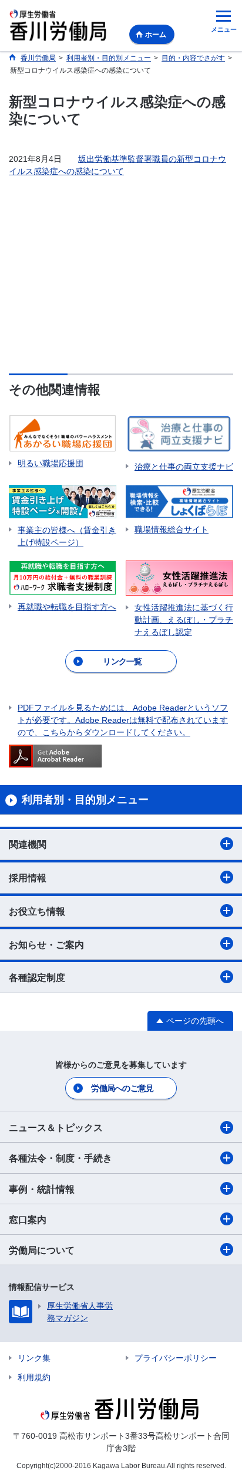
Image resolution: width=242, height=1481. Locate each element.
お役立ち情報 (37, 911)
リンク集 (34, 1358)
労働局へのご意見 (122, 1088)
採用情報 (27, 878)
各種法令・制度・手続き (60, 1158)
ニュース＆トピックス (56, 1128)
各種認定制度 (37, 978)
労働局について (42, 1250)
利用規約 (34, 1377)
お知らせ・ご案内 (46, 945)
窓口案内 (27, 1220)
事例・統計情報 (42, 1189)
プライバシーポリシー (176, 1358)
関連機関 (27, 845)
